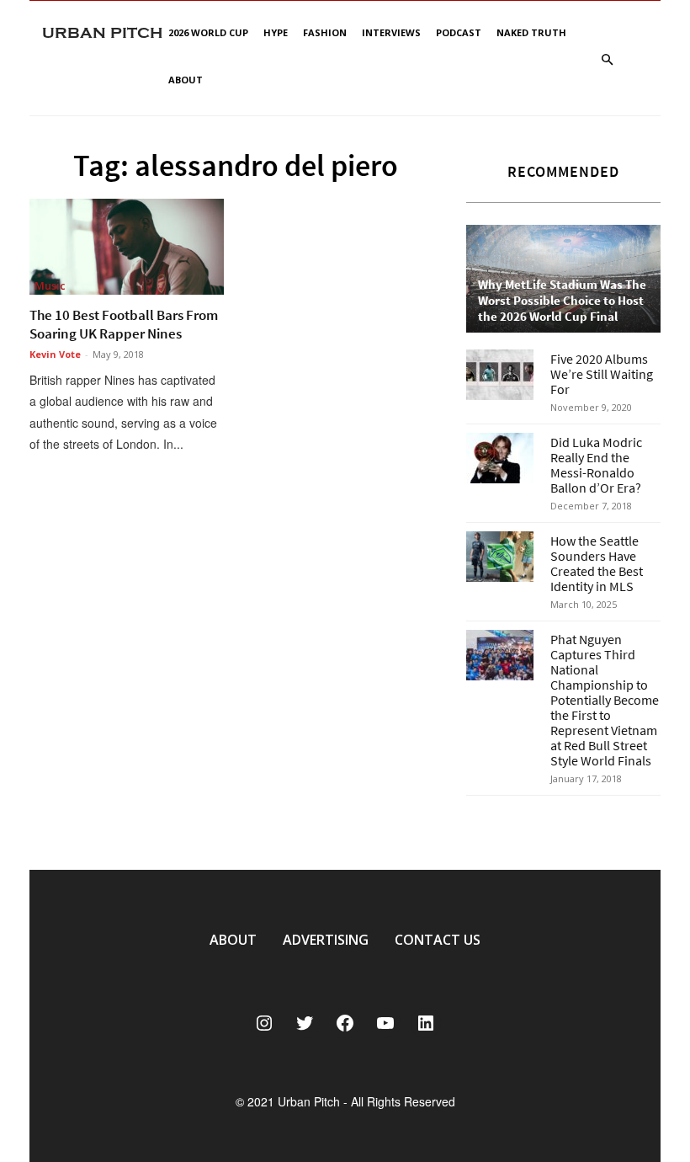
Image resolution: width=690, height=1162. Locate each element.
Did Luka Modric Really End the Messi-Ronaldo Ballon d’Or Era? (596, 465)
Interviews (391, 32)
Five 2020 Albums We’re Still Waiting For (601, 373)
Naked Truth (531, 32)
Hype (275, 32)
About (185, 79)
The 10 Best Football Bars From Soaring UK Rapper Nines (123, 324)
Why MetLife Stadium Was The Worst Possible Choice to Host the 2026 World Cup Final (562, 300)
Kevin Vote (55, 354)
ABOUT (233, 939)
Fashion (325, 32)
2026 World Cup (208, 32)
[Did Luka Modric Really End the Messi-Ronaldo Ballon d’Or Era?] (499, 458)
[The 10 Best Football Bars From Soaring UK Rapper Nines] (126, 247)
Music (50, 285)
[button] (606, 60)
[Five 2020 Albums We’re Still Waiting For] (499, 374)
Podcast (458, 32)
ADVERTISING (326, 939)
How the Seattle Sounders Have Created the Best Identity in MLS (596, 563)
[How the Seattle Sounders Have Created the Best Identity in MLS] (499, 556)
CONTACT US (437, 939)
